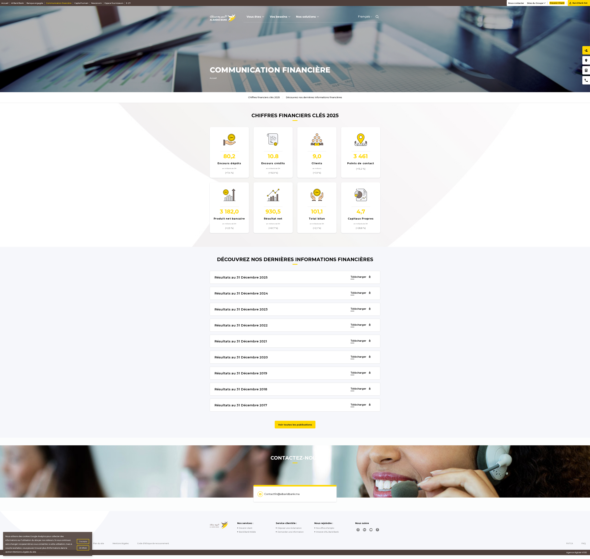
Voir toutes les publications (295, 424)
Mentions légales (121, 543)
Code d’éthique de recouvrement (153, 543)
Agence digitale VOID (576, 552)
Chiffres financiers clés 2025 (264, 97)
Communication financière (58, 3)
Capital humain (81, 3)
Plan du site (98, 543)
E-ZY (128, 3)
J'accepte (83, 541)
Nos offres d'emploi (325, 528)
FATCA (569, 543)
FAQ (584, 543)
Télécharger (358, 276)
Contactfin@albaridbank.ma (282, 494)
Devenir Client (557, 3)
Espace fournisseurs (114, 3)
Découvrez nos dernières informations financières (314, 97)
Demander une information (291, 532)
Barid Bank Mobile (247, 532)
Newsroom (96, 3)
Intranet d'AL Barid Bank (327, 532)
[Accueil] (223, 18)
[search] (377, 17)
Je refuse (83, 548)
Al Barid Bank (17, 3)
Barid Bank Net (579, 3)
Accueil (4, 3)
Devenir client (245, 528)
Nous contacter (516, 3)
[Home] (219, 525)
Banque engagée (35, 3)
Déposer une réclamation (290, 528)
